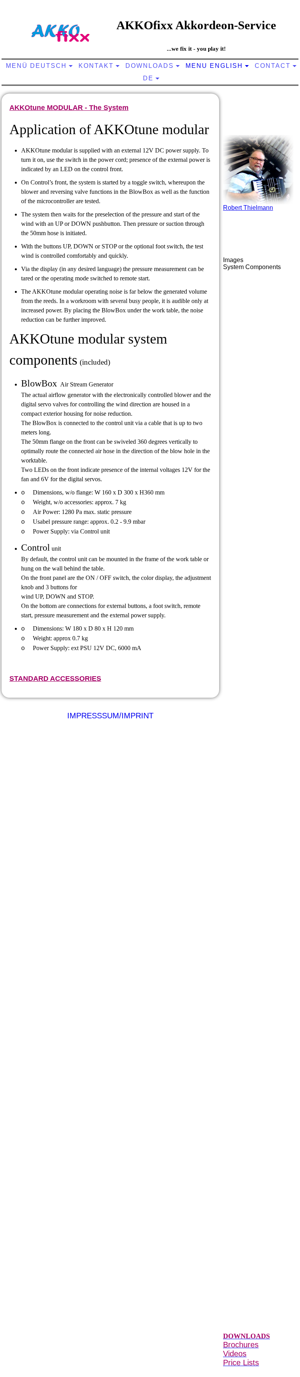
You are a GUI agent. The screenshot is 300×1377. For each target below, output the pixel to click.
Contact (273, 65)
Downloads (149, 65)
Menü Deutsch (36, 65)
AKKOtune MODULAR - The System (69, 108)
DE (148, 78)
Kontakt (96, 65)
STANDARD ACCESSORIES (55, 678)
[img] (60, 33)
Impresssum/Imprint (110, 715)
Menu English (214, 65)
